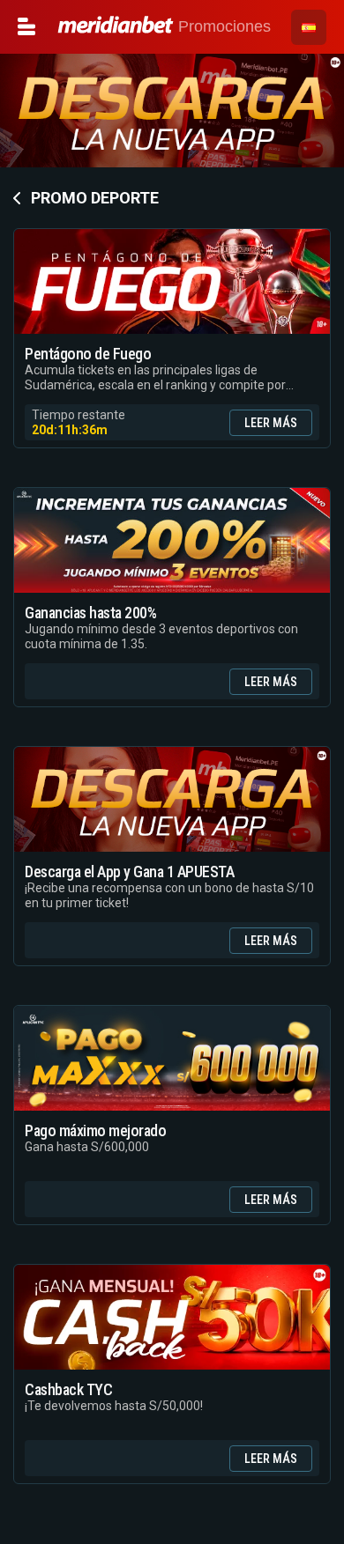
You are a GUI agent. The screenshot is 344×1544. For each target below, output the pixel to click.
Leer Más (270, 423)
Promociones (222, 26)
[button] (308, 27)
